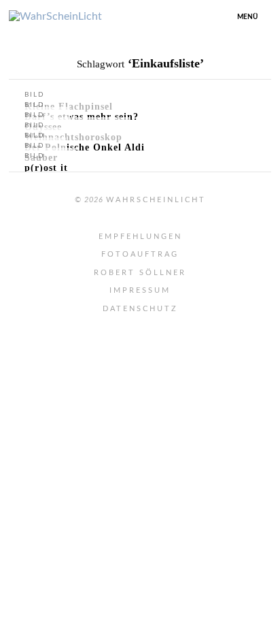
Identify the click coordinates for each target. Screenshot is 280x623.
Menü (247, 17)
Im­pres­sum (140, 290)
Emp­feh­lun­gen (140, 236)
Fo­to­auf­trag (140, 254)
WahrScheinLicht (156, 200)
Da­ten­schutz (140, 309)
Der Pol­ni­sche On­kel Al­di (84, 147)
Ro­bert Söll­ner (140, 272)
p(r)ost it (46, 168)
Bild (34, 94)
